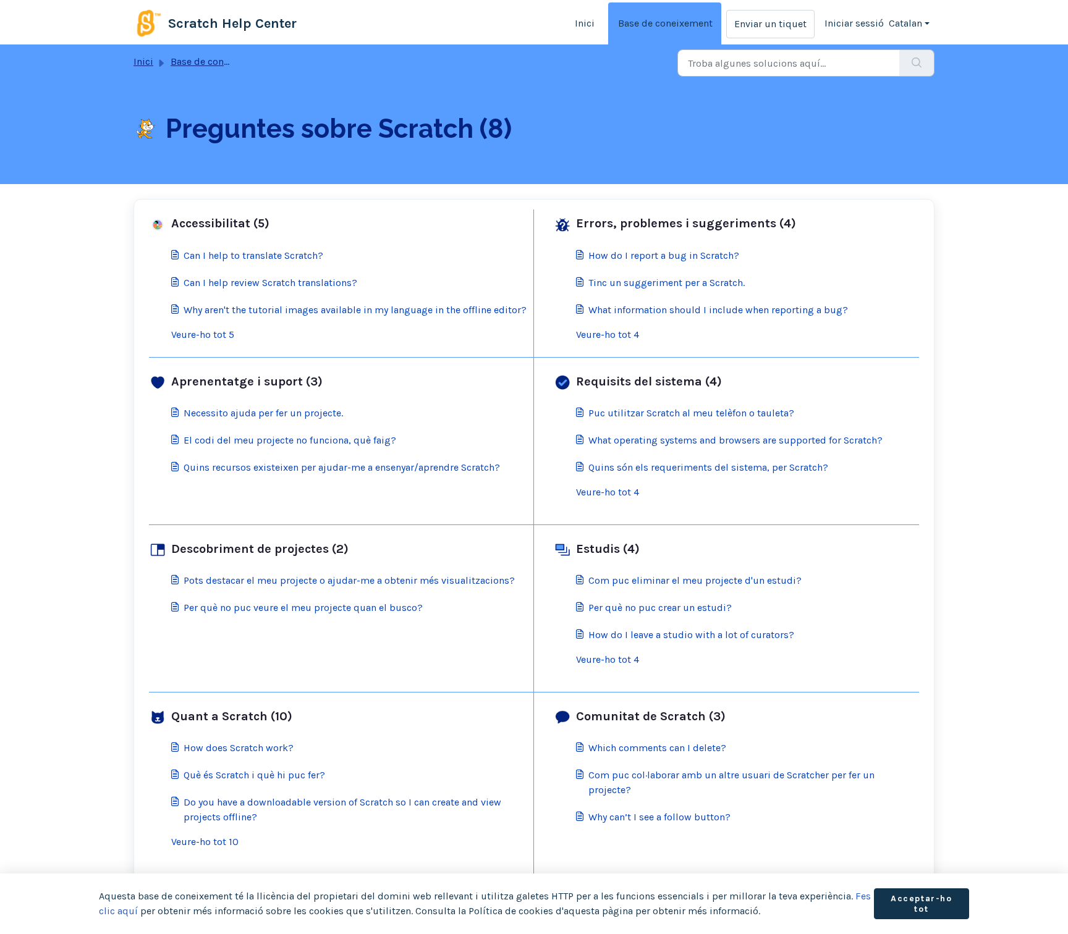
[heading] (338, 223)
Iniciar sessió (854, 23)
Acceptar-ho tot (921, 904)
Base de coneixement (665, 23)
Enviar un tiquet (770, 24)
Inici (585, 23)
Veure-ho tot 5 (202, 334)
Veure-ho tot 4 (607, 334)
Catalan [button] (905, 23)
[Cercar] (916, 63)
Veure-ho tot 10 (205, 842)
